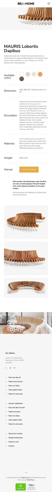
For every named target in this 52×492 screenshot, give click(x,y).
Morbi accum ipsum (16, 381)
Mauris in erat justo (16, 394)
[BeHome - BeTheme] (26, 4)
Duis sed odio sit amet (17, 407)
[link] (26, 222)
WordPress (30, 480)
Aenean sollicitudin (16, 403)
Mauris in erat (14, 442)
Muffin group (25, 478)
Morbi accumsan (14, 412)
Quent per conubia (15, 433)
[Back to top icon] (26, 472)
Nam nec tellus (14, 386)
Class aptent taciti (15, 390)
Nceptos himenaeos (16, 438)
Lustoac (11, 446)
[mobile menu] (49, 4)
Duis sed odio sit (15, 377)
